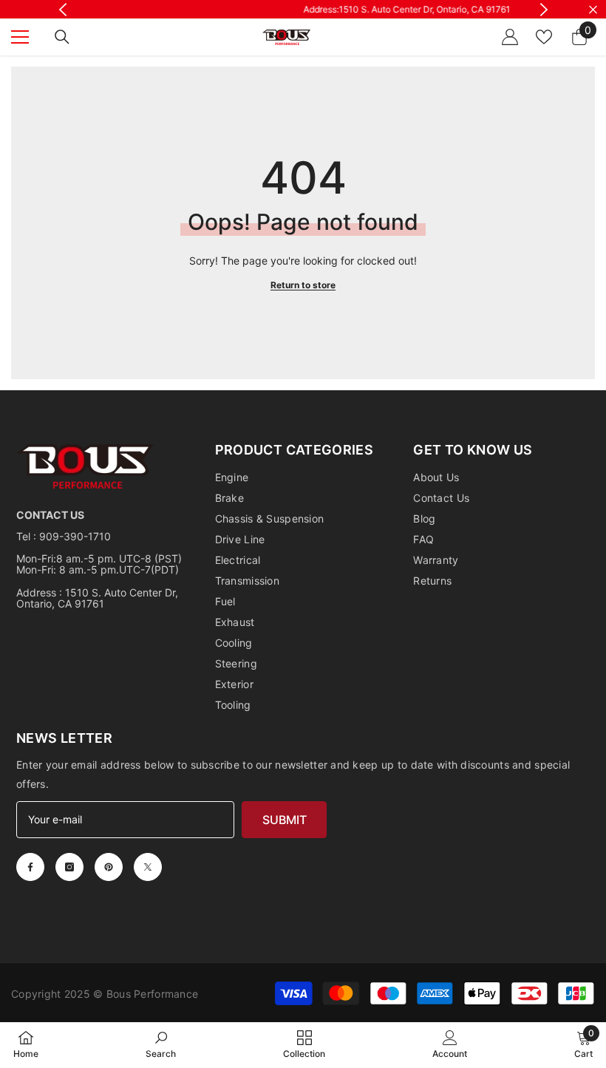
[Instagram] (69, 867)
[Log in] (510, 37)
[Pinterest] (109, 867)
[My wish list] (544, 37)
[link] (160, 1044)
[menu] (20, 37)
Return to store (303, 284)
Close (593, 9)
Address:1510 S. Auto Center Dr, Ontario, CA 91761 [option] (305, 9)
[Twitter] (148, 867)
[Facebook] (30, 867)
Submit (284, 819)
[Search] (62, 37)
